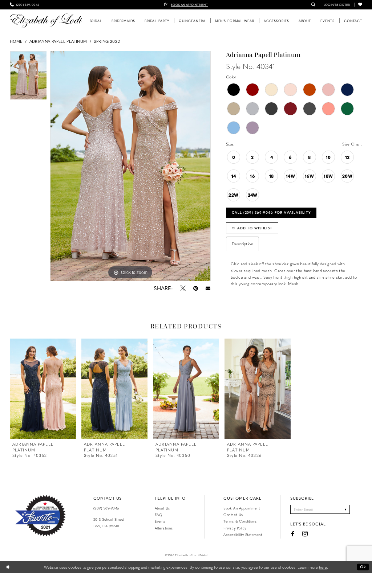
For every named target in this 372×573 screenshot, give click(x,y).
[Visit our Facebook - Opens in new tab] (292, 534)
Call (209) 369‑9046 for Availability (271, 212)
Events (160, 521)
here (323, 567)
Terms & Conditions (239, 521)
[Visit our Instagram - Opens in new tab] (305, 534)
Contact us (233, 514)
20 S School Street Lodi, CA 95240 (109, 522)
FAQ (158, 514)
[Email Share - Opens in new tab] (207, 288)
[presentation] (43, 389)
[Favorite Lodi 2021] (40, 515)
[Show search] (313, 4)
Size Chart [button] (352, 144)
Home (16, 41)
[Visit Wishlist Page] (360, 4)
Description (242, 244)
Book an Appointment (241, 508)
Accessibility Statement (242, 534)
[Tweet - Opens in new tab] (182, 288)
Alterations (164, 528)
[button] (337, 4)
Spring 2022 (107, 41)
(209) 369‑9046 (106, 508)
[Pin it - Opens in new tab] (195, 288)
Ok (363, 567)
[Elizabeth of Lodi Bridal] (46, 20)
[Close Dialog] (8, 567)
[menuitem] (24, 4)
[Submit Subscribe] (346, 509)
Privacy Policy (234, 528)
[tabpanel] (28, 77)
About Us (162, 508)
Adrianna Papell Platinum (58, 41)
